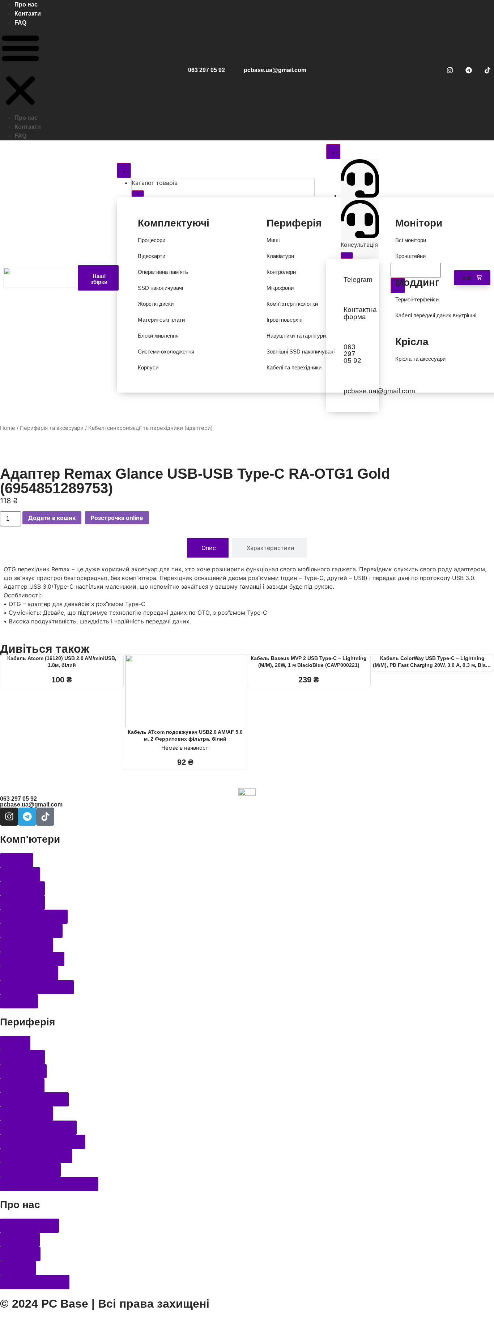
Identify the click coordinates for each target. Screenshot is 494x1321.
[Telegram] (468, 70)
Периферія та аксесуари (52, 428)
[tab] (208, 548)
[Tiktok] (487, 70)
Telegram (358, 279)
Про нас (26, 4)
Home (7, 428)
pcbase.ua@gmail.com (275, 70)
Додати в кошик (52, 517)
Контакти (27, 13)
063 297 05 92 (206, 70)
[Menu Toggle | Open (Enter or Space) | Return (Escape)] (124, 170)
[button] (20, 70)
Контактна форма (360, 313)
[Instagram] (449, 70)
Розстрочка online (117, 517)
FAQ (20, 23)
